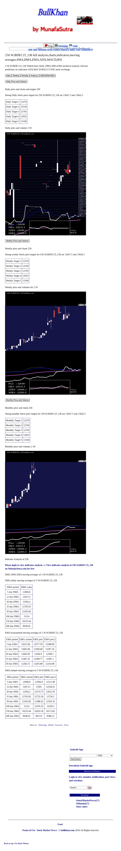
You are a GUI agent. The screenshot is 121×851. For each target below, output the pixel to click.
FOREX (56, 50)
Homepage (63, 46)
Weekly (16, 75)
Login (75, 46)
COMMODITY (87, 50)
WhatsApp (42, 725)
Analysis (34, 75)
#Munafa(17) (82, 803)
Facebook (59, 725)
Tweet (66, 725)
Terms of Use (29, 830)
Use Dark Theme (22, 843)
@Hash (51, 725)
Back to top (9, 843)
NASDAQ (42, 50)
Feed (60, 824)
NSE (30, 50)
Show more (82, 806)
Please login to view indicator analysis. (24, 565)
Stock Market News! (47, 830)
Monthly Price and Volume (17, 400)
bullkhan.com (68, 830)
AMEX (72, 50)
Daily (8, 75)
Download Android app (81, 765)
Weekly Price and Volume (17, 241)
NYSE (50, 50)
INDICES (65, 50)
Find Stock (75, 759)
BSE (35, 50)
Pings (50, 46)
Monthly (25, 75)
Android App (76, 749)
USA (78, 50)
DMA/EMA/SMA (47, 75)
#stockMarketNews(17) (87, 800)
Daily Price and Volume (16, 81)
